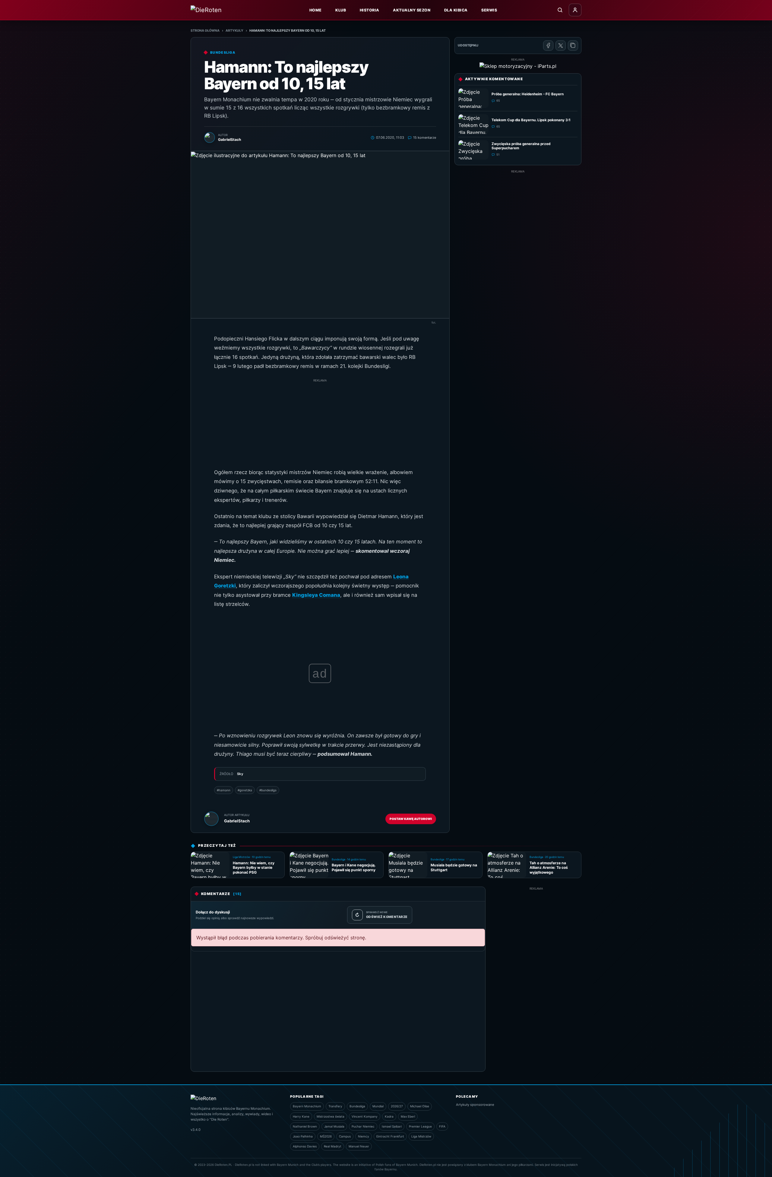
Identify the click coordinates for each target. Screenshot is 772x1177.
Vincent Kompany (365, 1116)
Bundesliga (357, 1106)
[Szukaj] (560, 10)
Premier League (420, 1126)
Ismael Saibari (392, 1126)
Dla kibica (456, 10)
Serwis (489, 10)
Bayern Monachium (307, 1106)
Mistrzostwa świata (330, 1116)
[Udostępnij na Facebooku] (548, 45)
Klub (340, 10)
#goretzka (245, 790)
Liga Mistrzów (421, 1136)
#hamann (223, 790)
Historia (369, 10)
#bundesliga (268, 790)
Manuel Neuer (359, 1146)
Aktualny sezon (411, 10)
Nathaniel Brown (305, 1126)
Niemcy (363, 1136)
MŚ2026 (326, 1136)
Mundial (378, 1106)
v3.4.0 (196, 1130)
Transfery (335, 1106)
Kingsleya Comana (316, 595)
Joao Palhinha (303, 1136)
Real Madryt (332, 1146)
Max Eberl (408, 1116)
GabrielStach (237, 820)
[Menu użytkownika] (575, 10)
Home (315, 10)
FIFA (442, 1126)
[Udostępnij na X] (560, 45)
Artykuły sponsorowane (475, 1105)
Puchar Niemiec (363, 1126)
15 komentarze (424, 137)
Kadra (389, 1116)
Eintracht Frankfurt (390, 1136)
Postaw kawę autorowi (411, 819)
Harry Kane (301, 1116)
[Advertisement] (320, 425)
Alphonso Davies (305, 1146)
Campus (345, 1136)
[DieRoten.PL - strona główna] (219, 10)
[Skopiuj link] (573, 45)
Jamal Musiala (334, 1126)
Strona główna (205, 31)
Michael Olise (419, 1106)
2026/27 (397, 1106)
